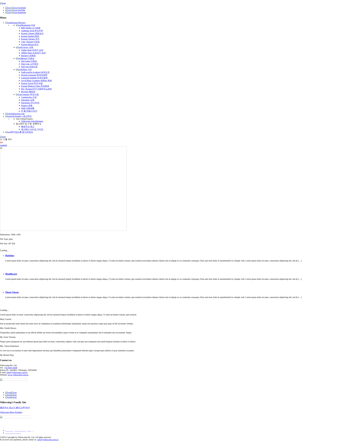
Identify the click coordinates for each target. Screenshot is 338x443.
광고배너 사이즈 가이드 (32, 129)
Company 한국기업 (30, 94)
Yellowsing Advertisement (32, 121)
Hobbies (9, 255)
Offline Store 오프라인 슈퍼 (33, 53)
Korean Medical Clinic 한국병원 (35, 86)
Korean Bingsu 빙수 (30, 44)
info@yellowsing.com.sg (17, 372)
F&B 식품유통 (27, 108)
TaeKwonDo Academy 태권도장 (35, 72)
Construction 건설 (29, 97)
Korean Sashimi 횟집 (30, 36)
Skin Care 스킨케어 (29, 64)
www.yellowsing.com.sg (18, 375)
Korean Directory (18, 23)
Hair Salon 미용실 (29, 61)
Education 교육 (27, 100)
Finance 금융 (26, 105)
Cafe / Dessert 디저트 (30, 42)
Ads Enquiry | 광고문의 (21, 116)
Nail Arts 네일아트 (29, 67)
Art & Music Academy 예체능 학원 (36, 80)
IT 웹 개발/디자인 (29, 111)
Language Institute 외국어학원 (34, 78)
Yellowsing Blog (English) (11, 412)
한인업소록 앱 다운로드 (22, 132)
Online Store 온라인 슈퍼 (32, 50)
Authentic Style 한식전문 (32, 31)
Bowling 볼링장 (28, 92)
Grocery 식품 (27, 47)
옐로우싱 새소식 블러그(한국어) (15, 407)
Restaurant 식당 (28, 25)
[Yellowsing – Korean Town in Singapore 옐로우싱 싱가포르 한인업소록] (3, 3)
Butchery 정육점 (28, 56)
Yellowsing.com (17, 114)
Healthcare (11, 274)
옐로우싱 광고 (27, 126)
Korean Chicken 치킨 (30, 39)
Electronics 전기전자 (30, 103)
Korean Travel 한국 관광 (32, 83)
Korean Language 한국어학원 (34, 75)
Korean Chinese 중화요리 (32, 33)
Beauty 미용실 (28, 58)
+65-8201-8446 (10, 368)
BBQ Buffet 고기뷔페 (30, 28)
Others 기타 (27, 69)
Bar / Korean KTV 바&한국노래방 (36, 89)
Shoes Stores (12, 292)
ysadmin (3, 145)
